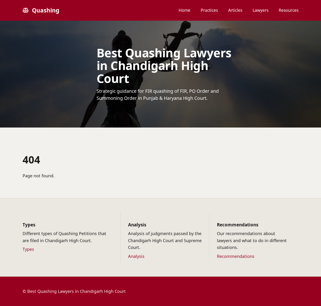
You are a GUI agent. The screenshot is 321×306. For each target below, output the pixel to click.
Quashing (45, 10)
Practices (209, 10)
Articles (235, 10)
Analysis (136, 256)
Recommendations (235, 256)
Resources (288, 10)
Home (184, 10)
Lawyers (260, 10)
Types (28, 249)
